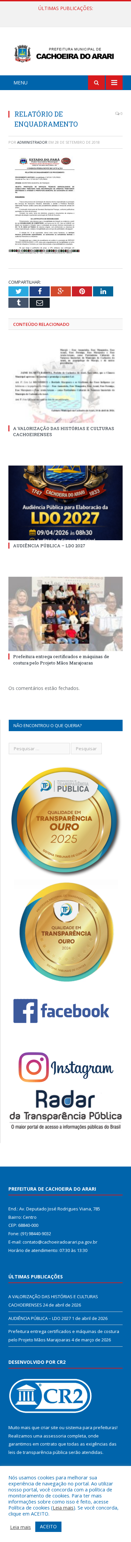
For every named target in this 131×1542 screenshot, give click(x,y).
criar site (49, 1427)
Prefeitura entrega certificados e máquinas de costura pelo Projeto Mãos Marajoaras (61, 659)
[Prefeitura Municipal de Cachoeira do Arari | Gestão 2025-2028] (65, 52)
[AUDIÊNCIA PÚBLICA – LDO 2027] (65, 503)
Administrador (32, 142)
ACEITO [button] (48, 1526)
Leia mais (63, 1507)
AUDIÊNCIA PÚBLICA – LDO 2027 (64, 15)
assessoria (54, 1436)
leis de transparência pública (38, 1452)
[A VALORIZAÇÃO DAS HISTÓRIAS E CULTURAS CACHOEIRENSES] (65, 386)
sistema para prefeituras (91, 1427)
